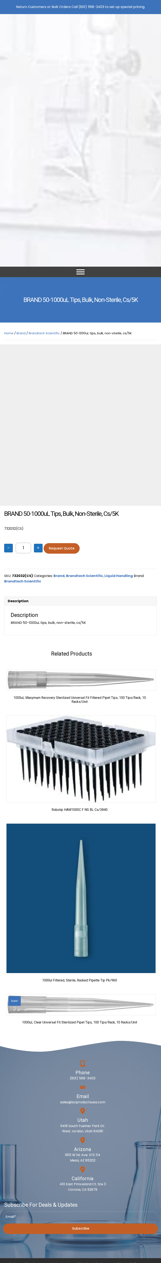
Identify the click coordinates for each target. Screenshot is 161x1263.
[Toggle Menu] (80, 272)
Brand (21, 333)
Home (8, 333)
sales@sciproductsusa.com (82, 1102)
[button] (80, 1228)
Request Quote (61, 548)
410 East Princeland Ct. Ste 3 (83, 1184)
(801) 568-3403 (91, 6)
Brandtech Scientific (44, 333)
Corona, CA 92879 (82, 1189)
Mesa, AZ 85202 (82, 1160)
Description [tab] (18, 601)
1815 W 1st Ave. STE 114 (82, 1154)
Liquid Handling (118, 575)
